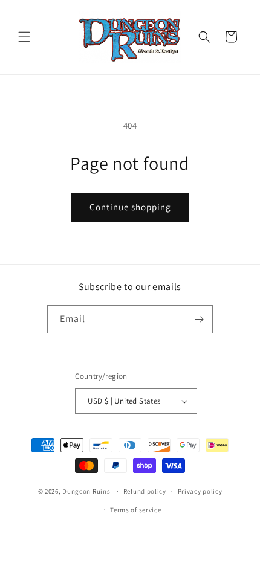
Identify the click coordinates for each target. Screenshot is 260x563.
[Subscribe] (199, 319)
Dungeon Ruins (86, 491)
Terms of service (135, 510)
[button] (24, 37)
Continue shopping (130, 207)
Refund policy (144, 491)
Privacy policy (200, 491)
